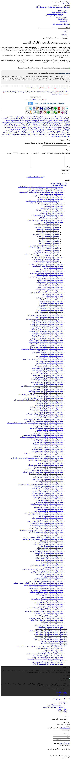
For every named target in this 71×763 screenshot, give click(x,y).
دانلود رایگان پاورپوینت (14, 131)
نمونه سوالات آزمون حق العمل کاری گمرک (50, 648)
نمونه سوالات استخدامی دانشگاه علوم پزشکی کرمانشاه (46, 342)
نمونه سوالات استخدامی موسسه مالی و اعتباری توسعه (46, 588)
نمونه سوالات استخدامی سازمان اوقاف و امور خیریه (47, 373)
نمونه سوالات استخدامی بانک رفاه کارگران (46, 261)
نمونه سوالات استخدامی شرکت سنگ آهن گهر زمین (47, 488)
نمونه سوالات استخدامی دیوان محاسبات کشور (49, 364)
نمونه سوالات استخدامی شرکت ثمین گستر (50, 475)
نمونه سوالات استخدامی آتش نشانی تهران (50, 197)
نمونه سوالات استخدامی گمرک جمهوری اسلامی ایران (47, 565)
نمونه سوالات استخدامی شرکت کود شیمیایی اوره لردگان (45, 514)
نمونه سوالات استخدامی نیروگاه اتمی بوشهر (49, 593)
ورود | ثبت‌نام (66, 3)
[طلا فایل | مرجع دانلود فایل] (61, 24)
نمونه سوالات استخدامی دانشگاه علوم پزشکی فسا (47, 336)
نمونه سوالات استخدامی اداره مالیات (52, 204)
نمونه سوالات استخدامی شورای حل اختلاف (50, 548)
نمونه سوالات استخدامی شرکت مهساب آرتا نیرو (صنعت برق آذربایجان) (41, 530)
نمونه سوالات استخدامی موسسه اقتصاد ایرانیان (48, 579)
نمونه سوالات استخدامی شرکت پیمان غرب (50, 454)
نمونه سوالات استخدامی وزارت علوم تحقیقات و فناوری (46, 618)
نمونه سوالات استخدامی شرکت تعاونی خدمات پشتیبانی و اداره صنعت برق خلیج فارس (37, 458)
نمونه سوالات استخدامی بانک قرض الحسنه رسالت (44, 246)
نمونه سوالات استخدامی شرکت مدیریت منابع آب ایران (46, 525)
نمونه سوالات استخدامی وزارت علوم (52, 616)
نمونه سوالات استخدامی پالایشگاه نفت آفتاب (49, 275)
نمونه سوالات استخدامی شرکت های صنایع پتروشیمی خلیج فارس (43, 537)
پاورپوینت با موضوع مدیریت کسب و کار (33, 120)
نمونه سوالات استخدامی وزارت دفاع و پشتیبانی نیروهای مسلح (44, 611)
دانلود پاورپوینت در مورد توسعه (31, 127)
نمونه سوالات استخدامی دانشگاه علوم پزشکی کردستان (46, 340)
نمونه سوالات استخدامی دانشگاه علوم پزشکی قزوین (47, 338)
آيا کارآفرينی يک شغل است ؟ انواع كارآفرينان (51, 116)
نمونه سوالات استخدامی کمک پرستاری (51, 563)
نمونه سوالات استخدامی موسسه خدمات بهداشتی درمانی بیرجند (43, 585)
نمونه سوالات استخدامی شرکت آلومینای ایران (49, 426)
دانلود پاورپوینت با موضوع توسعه (39, 123)
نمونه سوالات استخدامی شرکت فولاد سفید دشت (48, 498)
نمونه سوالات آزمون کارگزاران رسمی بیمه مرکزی (47, 657)
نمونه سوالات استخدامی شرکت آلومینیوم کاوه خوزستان (46, 428)
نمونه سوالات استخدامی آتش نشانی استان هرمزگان (47, 195)
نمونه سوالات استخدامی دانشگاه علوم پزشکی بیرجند (47, 329)
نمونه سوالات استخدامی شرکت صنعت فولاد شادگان (47, 493)
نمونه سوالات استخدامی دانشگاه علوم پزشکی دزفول (50, 632)
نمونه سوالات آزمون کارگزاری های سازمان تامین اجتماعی (45, 659)
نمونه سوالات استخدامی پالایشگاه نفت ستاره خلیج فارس (45, 276)
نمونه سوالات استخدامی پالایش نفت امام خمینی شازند (46, 273)
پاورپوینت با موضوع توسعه (39, 118)
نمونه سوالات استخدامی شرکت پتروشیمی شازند (48, 447)
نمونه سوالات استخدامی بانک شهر (49, 243)
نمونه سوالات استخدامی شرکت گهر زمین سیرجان (47, 518)
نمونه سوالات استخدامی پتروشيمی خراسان (50, 280)
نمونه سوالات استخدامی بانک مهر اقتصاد (47, 252)
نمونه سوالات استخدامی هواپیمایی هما (51, 600)
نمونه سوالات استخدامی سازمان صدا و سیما (49, 403)
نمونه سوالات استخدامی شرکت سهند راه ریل (49, 490)
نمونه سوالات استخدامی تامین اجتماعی (51, 299)
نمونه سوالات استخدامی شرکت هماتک (51, 541)
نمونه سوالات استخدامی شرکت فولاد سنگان (49, 500)
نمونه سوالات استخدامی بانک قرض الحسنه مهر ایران (47, 215)
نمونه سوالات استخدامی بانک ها (53, 222)
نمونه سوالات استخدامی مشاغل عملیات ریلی (49, 578)
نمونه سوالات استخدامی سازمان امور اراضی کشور (47, 368)
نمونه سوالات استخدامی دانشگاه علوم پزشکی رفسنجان (46, 331)
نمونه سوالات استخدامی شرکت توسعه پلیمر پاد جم (47, 470)
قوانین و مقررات (61, 17)
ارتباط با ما (63, 21)
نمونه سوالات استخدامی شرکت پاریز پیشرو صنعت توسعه (45, 438)
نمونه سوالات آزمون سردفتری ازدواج (51, 194)
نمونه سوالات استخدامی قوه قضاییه (52, 562)
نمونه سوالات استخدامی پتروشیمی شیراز (50, 287)
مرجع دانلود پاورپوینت (13, 132)
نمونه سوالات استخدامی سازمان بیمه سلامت (49, 380)
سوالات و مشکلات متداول (55, 14)
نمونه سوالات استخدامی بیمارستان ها (51, 269)
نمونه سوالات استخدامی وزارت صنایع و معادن (49, 615)
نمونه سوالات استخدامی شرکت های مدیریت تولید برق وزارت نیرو (43, 539)
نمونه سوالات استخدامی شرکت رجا (52, 482)
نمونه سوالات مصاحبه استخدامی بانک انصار (46, 255)
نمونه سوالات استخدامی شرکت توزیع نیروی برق (48, 467)
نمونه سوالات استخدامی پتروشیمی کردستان (49, 289)
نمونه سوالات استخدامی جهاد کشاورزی (51, 303)
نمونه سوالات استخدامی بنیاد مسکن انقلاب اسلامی (47, 266)
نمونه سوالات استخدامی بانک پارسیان (48, 229)
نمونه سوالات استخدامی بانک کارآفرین (51, 217)
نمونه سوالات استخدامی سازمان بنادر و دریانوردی (48, 375)
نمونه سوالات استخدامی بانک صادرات (51, 213)
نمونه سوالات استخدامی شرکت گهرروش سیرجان (47, 519)
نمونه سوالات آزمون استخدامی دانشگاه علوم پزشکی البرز (45, 190)
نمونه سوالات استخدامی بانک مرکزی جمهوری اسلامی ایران (45, 220)
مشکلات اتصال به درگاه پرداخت (53, 15)
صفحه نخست (62, 10)
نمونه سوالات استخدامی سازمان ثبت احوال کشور (48, 389)
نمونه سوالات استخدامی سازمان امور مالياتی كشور (47, 370)
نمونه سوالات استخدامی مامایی (53, 567)
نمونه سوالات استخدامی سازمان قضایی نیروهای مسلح (46, 408)
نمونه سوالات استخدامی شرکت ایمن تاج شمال (49, 431)
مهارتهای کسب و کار (50, 134)
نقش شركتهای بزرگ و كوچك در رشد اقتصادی (30, 134)
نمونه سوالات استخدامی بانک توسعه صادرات (45, 259)
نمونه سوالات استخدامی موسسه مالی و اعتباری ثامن (47, 590)
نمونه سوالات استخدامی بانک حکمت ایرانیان (46, 234)
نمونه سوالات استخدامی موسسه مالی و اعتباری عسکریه (41, 254)
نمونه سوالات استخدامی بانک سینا (49, 241)
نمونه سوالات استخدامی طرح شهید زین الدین (49, 555)
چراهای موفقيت (18, 122)
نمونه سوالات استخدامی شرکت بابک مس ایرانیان (48, 433)
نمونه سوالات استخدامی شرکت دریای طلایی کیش (47, 479)
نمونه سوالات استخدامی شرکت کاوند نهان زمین (48, 511)
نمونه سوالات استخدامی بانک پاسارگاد (47, 231)
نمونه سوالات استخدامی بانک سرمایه (48, 239)
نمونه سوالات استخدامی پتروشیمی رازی (50, 285)
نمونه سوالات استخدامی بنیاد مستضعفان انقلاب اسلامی (46, 264)
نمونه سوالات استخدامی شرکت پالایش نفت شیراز (48, 444)
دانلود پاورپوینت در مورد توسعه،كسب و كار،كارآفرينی (40, 129)
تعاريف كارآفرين (27, 122)
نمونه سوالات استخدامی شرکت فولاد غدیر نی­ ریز (48, 505)
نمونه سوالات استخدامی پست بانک (52, 294)
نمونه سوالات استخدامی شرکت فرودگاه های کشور (47, 495)
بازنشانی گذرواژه (65, 728)
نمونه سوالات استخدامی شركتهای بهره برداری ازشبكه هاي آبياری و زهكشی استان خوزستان (35, 423)
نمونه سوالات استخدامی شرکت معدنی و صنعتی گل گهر (46, 528)
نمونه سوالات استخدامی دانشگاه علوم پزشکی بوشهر (47, 327)
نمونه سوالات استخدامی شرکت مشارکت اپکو (49, 526)
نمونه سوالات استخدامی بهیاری (53, 268)
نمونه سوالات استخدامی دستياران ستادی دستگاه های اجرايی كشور (42, 359)
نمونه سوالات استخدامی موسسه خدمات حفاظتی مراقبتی (45, 586)
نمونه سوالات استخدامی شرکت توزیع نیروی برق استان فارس (44, 468)
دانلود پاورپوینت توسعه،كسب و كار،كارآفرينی (54, 127)
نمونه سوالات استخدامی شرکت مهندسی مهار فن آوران (46, 532)
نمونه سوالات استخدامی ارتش (54, 206)
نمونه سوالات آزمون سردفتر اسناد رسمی (50, 652)
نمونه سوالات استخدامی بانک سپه (49, 238)
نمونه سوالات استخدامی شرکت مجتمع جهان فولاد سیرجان (45, 521)
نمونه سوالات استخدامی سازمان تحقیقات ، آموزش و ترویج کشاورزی (42, 386)
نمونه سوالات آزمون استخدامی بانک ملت (46, 224)
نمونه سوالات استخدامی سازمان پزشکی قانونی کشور (46, 382)
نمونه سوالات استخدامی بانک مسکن (48, 250)
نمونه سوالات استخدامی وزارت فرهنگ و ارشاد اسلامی (46, 620)
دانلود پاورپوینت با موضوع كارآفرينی (18, 123)
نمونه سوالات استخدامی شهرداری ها (52, 546)
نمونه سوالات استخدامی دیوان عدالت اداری (50, 363)
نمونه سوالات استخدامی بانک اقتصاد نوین (46, 227)
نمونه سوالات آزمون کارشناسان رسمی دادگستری (48, 655)
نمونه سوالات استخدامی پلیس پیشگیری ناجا (49, 298)
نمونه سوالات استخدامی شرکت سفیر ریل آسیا (49, 486)
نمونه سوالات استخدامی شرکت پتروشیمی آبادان (48, 445)
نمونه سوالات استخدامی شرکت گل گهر (51, 516)
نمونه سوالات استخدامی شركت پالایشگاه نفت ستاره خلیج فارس (43, 419)
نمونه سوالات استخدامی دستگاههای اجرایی (50, 357)
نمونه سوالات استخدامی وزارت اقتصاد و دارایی (48, 602)
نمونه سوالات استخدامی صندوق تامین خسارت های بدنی (46, 551)
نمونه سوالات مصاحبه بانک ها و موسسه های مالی (48, 664)
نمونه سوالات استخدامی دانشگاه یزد (52, 354)
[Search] (39, 5)
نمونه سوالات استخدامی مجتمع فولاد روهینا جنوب (48, 571)
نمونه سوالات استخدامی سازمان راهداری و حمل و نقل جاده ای (44, 398)
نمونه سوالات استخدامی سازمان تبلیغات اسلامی (48, 384)
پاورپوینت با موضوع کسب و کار (54, 120)
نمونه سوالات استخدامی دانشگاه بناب (51, 308)
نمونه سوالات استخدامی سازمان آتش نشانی (53, 641)
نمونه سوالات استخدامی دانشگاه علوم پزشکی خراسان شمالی (48, 630)
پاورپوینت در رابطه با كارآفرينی (53, 122)
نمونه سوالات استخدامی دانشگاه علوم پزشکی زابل (47, 333)
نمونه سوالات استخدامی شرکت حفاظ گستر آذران (48, 477)
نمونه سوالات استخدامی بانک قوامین (48, 248)
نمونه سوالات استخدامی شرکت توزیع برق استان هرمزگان (45, 465)
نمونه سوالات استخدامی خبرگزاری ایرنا (51, 305)
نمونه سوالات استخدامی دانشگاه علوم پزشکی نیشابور (50, 637)
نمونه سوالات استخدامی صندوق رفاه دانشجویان (48, 553)
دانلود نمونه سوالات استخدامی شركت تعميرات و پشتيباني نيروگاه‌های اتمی (40, 187)
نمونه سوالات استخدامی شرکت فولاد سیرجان (49, 502)
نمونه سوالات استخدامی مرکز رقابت (52, 576)
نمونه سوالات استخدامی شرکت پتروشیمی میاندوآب (47, 451)
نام (68, 146)
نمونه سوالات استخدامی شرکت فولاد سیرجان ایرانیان (46, 504)
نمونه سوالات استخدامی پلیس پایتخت (51, 296)
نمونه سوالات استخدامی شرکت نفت (52, 534)
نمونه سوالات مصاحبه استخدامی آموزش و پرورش (47, 662)
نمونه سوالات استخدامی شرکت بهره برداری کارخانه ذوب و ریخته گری (41, 437)
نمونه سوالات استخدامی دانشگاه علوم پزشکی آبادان (47, 320)
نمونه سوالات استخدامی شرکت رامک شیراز (49, 481)
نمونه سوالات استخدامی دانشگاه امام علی (50, 306)
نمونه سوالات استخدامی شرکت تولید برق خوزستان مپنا (46, 474)
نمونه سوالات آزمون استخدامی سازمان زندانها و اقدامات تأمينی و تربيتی (41, 192)
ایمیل (68, 150)
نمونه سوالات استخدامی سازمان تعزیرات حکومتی (48, 387)
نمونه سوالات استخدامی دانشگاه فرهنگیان (50, 350)
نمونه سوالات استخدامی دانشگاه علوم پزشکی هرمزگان (46, 347)
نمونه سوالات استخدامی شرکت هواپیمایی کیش (48, 542)
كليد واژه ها (43, 132)
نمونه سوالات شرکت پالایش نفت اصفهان (50, 627)
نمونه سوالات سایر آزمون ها (58, 644)
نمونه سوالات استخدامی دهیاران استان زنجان (49, 361)
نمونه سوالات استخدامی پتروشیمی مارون (50, 291)
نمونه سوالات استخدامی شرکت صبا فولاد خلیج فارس (47, 491)
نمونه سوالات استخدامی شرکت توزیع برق (50, 463)
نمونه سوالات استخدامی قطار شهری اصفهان (49, 560)
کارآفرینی (37, 132)
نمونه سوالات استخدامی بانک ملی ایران (47, 262)
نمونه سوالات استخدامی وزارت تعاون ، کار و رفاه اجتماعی (45, 607)
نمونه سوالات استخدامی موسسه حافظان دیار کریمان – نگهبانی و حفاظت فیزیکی (38, 583)
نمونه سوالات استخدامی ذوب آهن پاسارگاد (50, 366)
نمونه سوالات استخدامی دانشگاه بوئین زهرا (50, 310)
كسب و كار (50, 132)
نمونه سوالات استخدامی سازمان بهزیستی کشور (48, 377)
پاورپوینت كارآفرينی (38, 122)
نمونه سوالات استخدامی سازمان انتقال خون (49, 372)
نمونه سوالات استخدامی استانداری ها (51, 208)
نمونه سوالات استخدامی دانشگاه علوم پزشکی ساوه (47, 335)
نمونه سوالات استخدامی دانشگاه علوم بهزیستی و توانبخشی (45, 315)
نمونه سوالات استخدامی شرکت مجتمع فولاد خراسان (47, 523)
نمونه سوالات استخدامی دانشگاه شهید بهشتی (49, 312)
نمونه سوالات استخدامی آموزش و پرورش (50, 199)
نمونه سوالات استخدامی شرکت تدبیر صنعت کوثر (48, 456)
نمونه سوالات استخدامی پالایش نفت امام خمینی (48, 271)
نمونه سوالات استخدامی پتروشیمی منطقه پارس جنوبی (46, 292)
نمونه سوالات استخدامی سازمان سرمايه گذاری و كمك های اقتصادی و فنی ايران (38, 400)
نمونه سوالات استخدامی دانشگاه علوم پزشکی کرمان (50, 634)
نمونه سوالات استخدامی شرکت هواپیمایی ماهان (48, 544)
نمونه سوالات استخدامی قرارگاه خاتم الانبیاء (49, 558)
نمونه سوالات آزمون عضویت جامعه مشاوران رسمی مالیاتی (44, 653)
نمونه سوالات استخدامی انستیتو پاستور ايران (49, 209)
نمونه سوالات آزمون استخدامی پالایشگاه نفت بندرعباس (46, 188)
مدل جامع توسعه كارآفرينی (27, 132)
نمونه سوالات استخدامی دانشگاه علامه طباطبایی (48, 313)
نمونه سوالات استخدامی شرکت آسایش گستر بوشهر (47, 424)
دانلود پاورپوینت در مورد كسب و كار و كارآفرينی (50, 131)
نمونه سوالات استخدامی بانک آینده (49, 225)
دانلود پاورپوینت (10, 122)
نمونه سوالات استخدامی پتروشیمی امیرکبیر (50, 282)
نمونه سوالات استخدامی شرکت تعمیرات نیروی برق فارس (45, 460)
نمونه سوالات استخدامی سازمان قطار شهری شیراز (47, 410)
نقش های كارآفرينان (11, 134)
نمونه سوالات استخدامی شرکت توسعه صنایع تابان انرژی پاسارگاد (43, 472)
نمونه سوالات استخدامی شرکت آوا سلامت (50, 430)
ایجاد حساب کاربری (65, 745)
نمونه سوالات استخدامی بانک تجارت (48, 232)
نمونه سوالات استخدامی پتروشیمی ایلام (51, 283)
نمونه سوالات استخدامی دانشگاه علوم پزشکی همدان (51, 639)
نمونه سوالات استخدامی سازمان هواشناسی (49, 416)
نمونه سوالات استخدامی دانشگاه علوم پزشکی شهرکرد (42, 319)
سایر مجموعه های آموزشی (58, 183)
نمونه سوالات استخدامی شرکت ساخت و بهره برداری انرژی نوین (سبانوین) (40, 484)
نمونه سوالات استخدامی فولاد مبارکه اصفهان (49, 556)
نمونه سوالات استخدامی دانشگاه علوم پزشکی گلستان (46, 343)
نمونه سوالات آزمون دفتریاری (54, 650)
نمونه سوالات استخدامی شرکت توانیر (51, 461)
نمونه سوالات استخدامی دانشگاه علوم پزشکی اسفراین (46, 324)
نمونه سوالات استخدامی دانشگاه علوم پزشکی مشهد (51, 636)
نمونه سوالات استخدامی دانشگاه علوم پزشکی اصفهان (46, 326)
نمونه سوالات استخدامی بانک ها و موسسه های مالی (47, 257)
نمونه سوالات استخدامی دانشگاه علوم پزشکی (49, 317)
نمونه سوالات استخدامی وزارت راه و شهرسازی (48, 613)
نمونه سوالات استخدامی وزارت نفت (52, 622)
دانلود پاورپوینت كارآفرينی (28, 131)
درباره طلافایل (62, 19)
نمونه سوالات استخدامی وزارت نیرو (52, 623)
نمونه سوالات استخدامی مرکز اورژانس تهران (49, 574)
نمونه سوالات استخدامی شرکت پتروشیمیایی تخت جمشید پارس (43, 453)
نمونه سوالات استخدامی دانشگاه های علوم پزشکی (47, 352)
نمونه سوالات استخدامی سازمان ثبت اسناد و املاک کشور (45, 391)
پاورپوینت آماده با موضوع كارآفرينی (57, 118)
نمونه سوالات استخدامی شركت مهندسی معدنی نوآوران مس (44, 421)
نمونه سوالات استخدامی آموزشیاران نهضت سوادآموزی (42, 201)
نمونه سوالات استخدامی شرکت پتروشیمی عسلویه (47, 449)
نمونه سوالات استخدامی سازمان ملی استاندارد (49, 412)
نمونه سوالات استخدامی (59, 185)
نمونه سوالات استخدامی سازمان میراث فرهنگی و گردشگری (44, 414)
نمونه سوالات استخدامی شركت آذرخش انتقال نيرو (47, 417)
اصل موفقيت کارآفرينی (26, 116)
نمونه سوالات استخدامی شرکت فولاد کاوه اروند (48, 507)
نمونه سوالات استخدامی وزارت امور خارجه (50, 604)
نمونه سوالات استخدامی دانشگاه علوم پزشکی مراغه (47, 345)
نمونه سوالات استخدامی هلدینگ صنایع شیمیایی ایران (47, 599)
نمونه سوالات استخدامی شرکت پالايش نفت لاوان (48, 440)
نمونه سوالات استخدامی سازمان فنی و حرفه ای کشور (46, 407)
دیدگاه (67, 167)
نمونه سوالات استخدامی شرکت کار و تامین (50, 509)
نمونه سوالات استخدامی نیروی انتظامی (51, 595)
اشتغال (35, 116)
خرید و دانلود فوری (35, 97)
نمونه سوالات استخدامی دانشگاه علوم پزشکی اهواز (51, 629)
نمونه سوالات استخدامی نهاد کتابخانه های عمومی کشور (46, 592)
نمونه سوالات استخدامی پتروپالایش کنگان (50, 278)
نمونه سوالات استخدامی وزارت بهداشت (51, 606)
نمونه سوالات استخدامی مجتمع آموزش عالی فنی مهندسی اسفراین (42, 569)
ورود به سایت (66, 729)
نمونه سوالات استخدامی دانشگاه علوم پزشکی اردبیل (47, 322)
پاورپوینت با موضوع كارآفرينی (22, 118)
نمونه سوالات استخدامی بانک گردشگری (51, 218)
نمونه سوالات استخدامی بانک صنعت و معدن (46, 245)
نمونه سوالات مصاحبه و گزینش (57, 660)
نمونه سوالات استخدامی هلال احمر (52, 597)
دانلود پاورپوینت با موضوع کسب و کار (40, 125)
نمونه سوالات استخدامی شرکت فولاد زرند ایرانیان (48, 497)
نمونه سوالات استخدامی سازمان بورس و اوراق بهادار (47, 379)
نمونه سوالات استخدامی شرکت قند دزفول (54, 643)
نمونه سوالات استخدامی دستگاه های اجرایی (49, 356)
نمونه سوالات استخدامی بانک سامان (48, 236)
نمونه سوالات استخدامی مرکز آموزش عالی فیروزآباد (47, 572)
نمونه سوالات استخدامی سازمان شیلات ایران (49, 401)
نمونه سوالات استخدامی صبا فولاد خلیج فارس (49, 549)
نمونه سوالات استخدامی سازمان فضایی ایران (49, 405)
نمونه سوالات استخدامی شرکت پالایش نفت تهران (48, 442)
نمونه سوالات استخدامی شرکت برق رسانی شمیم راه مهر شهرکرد (43, 435)
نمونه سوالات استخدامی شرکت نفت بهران (50, 535)
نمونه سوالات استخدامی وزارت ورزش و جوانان (48, 625)
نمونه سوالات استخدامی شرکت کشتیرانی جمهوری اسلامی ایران (43, 512)
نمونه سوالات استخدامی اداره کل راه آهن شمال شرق (47, 202)
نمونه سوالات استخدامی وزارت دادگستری (50, 609)
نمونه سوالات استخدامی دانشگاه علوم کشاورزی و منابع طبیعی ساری (42, 349)
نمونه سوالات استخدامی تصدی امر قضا (51, 301)
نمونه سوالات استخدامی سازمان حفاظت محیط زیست (46, 393)
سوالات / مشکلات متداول (59, 12)
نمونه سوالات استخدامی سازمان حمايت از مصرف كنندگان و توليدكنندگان (40, 394)
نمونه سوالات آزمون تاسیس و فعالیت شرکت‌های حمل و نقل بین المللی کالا (40, 646)
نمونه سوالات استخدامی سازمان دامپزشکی (49, 396)
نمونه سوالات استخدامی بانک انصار (52, 211)
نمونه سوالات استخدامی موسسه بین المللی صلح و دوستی (45, 581)
